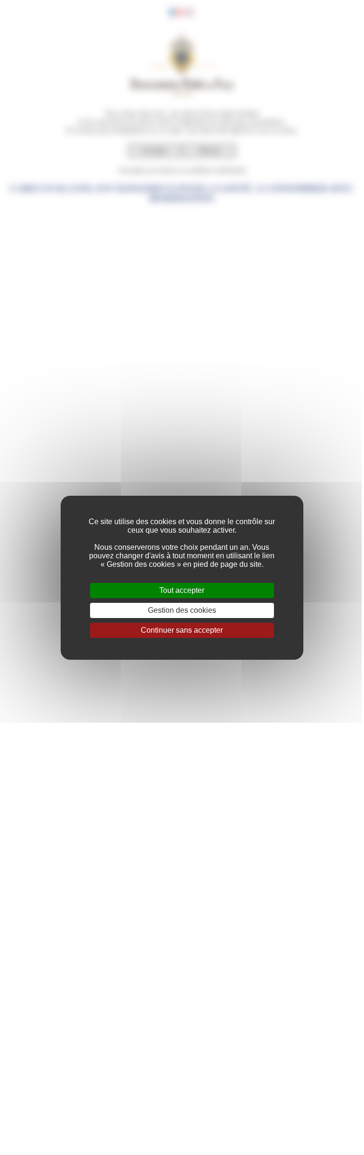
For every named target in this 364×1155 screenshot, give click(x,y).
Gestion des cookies (182, 610)
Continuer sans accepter (182, 630)
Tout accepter (181, 590)
